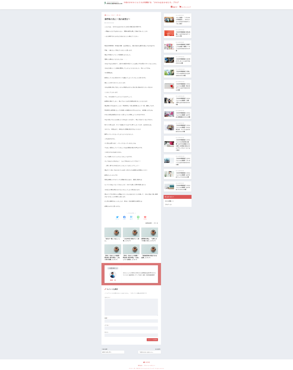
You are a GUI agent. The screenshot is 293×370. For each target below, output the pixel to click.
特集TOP (175, 7)
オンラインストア (186, 7)
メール (107, 325)
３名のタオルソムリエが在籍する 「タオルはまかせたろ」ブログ (151, 2)
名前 (106, 318)
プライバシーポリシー (149, 365)
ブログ (168, 204)
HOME (147, 362)
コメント (108, 297)
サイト (106, 332)
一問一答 (155, 223)
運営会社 (140, 365)
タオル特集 (169, 201)
